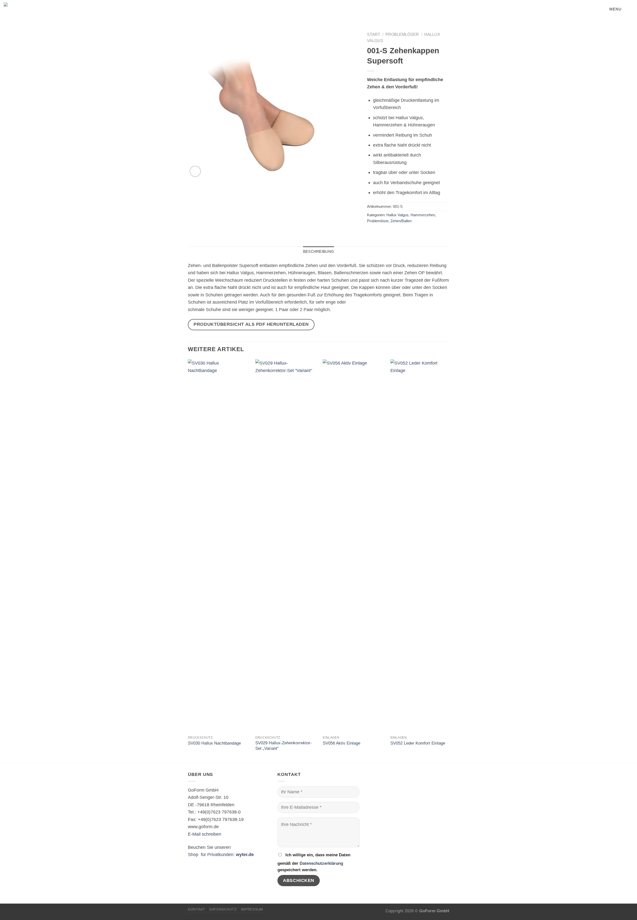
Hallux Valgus (397, 215)
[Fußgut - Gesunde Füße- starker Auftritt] (34, 9)
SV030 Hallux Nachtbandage (214, 743)
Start (373, 34)
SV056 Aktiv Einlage (341, 743)
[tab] (318, 251)
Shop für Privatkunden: (221, 854)
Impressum (252, 909)
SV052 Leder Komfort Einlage (417, 743)
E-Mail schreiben (204, 834)
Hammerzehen (423, 215)
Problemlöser (402, 34)
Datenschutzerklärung (321, 863)
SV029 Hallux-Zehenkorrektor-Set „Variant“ (283, 746)
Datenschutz (223, 909)
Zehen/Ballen (401, 221)
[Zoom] (195, 171)
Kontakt (196, 909)
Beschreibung (318, 252)
